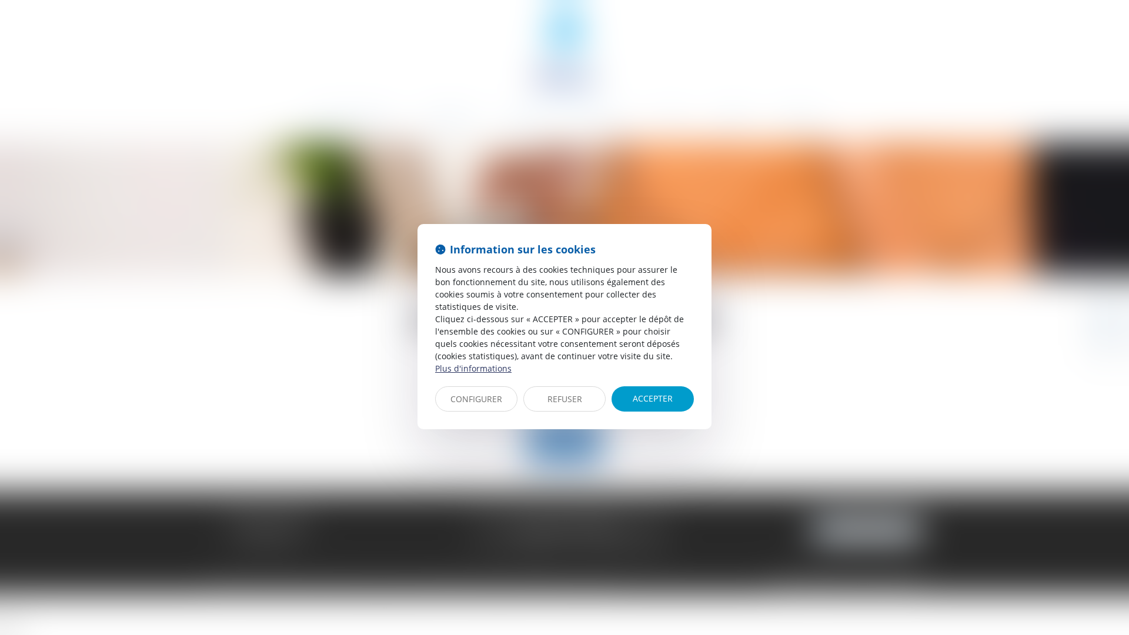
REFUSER (564, 399)
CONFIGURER (476, 399)
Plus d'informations (473, 368)
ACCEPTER (653, 398)
